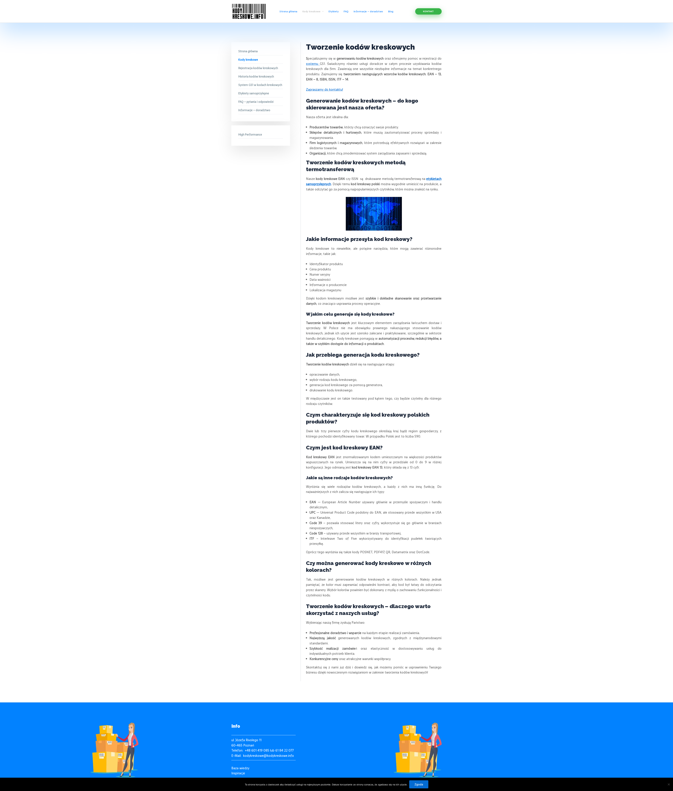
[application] (322, 11)
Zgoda (418, 784)
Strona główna (248, 51)
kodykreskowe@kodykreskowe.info (268, 755)
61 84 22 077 (284, 750)
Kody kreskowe (248, 59)
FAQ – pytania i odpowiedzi (256, 101)
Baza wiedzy (240, 768)
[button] (428, 11)
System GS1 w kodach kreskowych (260, 85)
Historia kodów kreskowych (256, 76)
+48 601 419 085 (257, 750)
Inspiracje (238, 773)
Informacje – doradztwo (254, 110)
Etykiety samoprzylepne (253, 93)
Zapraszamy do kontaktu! (324, 89)
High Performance (250, 134)
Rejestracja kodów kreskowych (258, 68)
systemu (313, 63)
